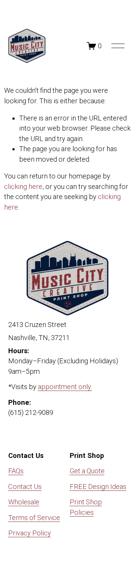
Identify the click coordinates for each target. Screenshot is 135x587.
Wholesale (23, 502)
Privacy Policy (29, 533)
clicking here (23, 186)
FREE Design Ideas (98, 486)
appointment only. (65, 387)
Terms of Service (34, 518)
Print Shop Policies (86, 507)
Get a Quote (87, 471)
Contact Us (25, 486)
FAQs (16, 471)
